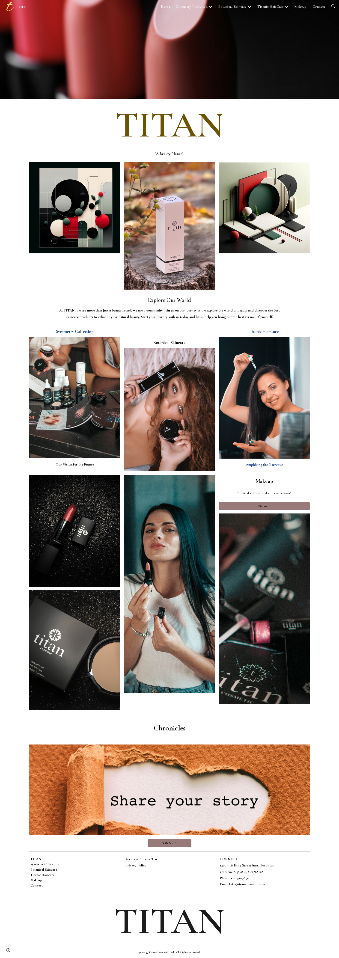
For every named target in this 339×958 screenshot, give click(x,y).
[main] (169, 125)
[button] (333, 6)
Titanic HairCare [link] (270, 6)
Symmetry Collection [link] (192, 6)
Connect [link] (318, 6)
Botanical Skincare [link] (232, 6)
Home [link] (165, 6)
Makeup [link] (300, 6)
